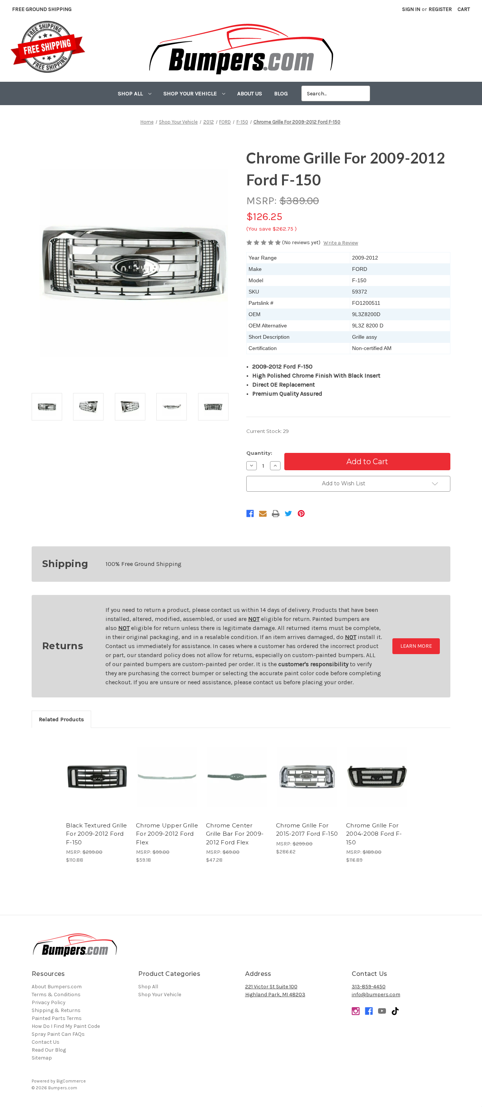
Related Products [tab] (61, 719)
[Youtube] (382, 1011)
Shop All (131, 93)
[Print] (275, 513)
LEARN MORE (416, 646)
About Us (249, 93)
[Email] (263, 513)
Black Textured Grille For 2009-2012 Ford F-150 (96, 834)
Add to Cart (97, 783)
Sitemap (42, 1058)
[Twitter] (288, 513)
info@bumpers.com (376, 994)
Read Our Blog (49, 1050)
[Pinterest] (301, 513)
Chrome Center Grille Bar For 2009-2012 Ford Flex (235, 834)
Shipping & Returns (56, 1010)
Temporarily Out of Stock (307, 783)
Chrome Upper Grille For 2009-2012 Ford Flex (167, 834)
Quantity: (259, 453)
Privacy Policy (49, 1002)
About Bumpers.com (57, 986)
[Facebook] (250, 513)
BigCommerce (71, 1081)
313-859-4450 (369, 986)
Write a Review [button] (340, 243)
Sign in (411, 9)
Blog (281, 93)
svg (395, 1011)
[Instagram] (356, 1011)
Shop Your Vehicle (190, 93)
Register (440, 9)
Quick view (97, 770)
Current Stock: (267, 431)
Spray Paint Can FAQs (58, 1034)
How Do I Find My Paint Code (66, 1026)
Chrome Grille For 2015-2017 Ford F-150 (307, 830)
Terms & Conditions (56, 994)
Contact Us (45, 1042)
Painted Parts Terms (57, 1018)
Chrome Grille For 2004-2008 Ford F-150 (374, 834)
